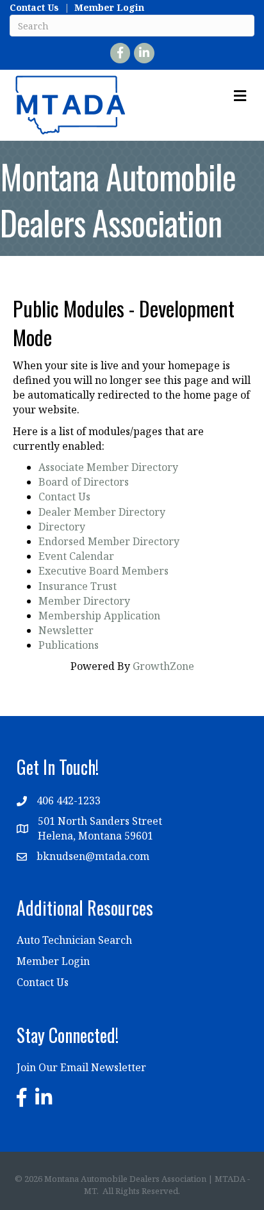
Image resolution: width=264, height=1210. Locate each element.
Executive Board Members (103, 571)
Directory (61, 527)
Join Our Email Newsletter (81, 1067)
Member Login (109, 7)
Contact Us (34, 7)
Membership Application (99, 616)
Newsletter (66, 630)
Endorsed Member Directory (108, 541)
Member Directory (84, 601)
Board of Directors (83, 482)
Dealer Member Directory (101, 512)
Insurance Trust (77, 586)
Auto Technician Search (74, 940)
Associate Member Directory (108, 467)
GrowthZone (163, 666)
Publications (68, 645)
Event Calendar (76, 556)
